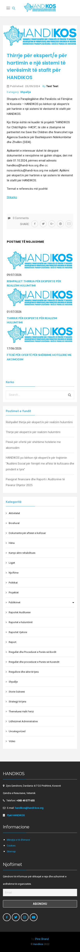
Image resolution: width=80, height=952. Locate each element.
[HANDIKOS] (40, 8)
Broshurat (14, 523)
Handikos (38, 944)
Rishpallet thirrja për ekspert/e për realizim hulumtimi (39, 422)
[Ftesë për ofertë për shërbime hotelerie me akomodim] (40, 333)
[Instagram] (25, 917)
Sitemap (11, 851)
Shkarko (12, 197)
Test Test (52, 86)
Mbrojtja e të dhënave (18, 839)
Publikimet (14, 602)
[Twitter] (16, 917)
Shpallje (25, 92)
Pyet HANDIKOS (16, 815)
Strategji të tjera (17, 701)
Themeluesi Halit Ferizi (21, 711)
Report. (13, 642)
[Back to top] (68, 940)
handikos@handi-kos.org (29, 807)
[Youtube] (33, 917)
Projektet (14, 592)
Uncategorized (17, 731)
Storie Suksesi (17, 691)
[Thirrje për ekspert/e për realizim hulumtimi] (40, 297)
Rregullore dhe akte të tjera (24, 671)
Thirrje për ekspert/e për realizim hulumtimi (33, 432)
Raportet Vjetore (18, 632)
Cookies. (11, 845)
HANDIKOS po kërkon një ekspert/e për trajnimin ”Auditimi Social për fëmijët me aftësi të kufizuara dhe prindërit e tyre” (40, 463)
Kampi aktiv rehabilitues (22, 552)
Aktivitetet (14, 513)
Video (12, 741)
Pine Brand (42, 939)
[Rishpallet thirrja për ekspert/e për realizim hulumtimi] (40, 260)
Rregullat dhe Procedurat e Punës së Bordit (32, 652)
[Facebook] (7, 917)
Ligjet (12, 562)
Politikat (13, 582)
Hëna (12, 543)
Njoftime (13, 572)
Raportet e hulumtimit (21, 622)
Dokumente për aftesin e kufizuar (27, 533)
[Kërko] (69, 394)
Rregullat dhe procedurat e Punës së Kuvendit (34, 661)
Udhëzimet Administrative (23, 721)
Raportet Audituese (19, 612)
